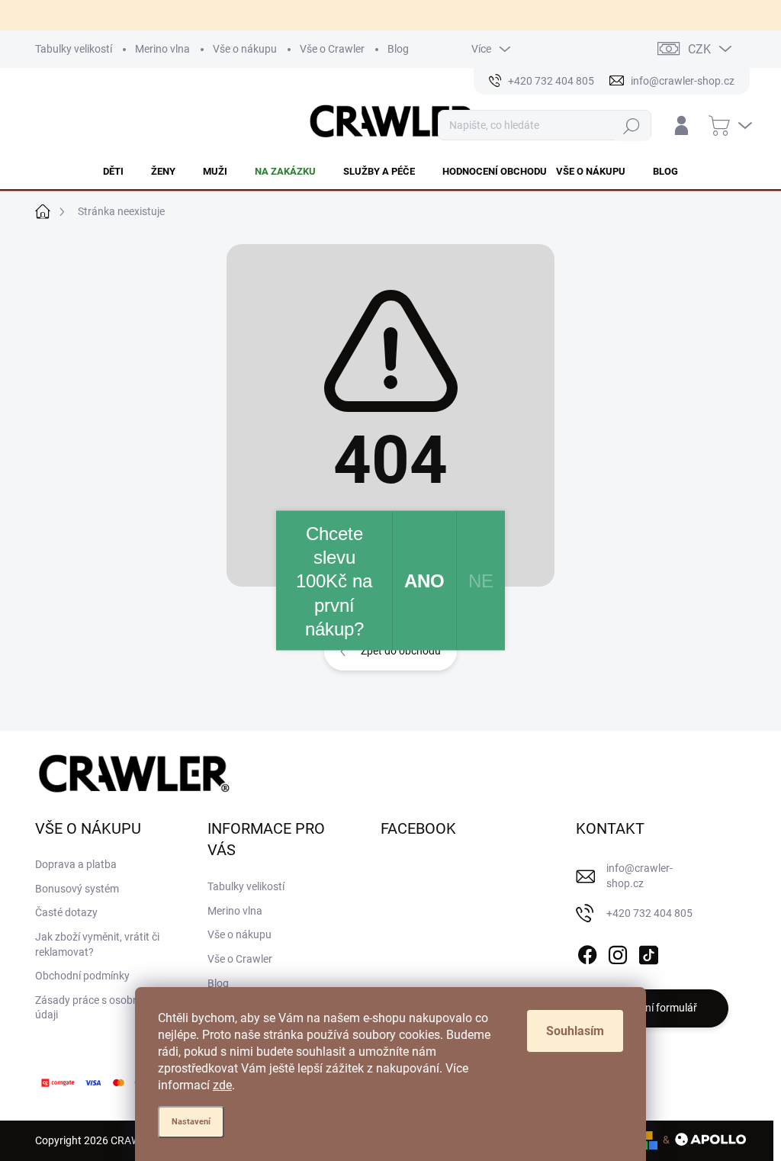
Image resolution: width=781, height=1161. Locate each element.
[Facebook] (587, 952)
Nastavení (191, 1122)
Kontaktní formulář (652, 1008)
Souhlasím (575, 1031)
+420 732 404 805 (649, 913)
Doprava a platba (76, 864)
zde (222, 1085)
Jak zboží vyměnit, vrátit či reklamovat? (97, 944)
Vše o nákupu (245, 49)
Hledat (632, 125)
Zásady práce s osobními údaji (94, 1007)
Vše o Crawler (332, 49)
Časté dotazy (66, 912)
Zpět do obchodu (401, 651)
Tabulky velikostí (73, 49)
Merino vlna (162, 49)
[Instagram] (617, 952)
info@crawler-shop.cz (639, 875)
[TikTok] (648, 952)
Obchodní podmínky (82, 976)
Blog (398, 49)
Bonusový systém (77, 889)
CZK (699, 49)
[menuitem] (122, 171)
